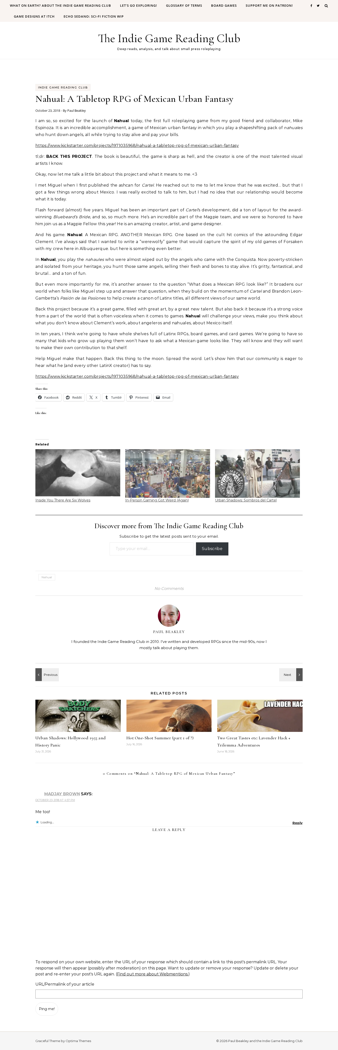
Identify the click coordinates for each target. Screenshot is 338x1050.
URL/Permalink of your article (64, 984)
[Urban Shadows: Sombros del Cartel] (257, 473)
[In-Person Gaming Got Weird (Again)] (167, 473)
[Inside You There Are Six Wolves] (77, 473)
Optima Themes (78, 1041)
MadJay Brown (62, 794)
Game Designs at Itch (34, 16)
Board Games (224, 5)
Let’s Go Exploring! (138, 5)
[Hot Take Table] (46, 674)
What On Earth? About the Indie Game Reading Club (60, 5)
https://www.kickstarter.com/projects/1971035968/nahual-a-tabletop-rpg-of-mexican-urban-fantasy (137, 145)
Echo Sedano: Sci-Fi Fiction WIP (94, 16)
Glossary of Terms (184, 5)
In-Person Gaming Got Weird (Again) (157, 500)
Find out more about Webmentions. (152, 974)
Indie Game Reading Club (63, 87)
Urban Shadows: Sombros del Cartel (246, 500)
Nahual (47, 577)
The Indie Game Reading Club (169, 38)
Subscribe (212, 548)
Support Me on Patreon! (269, 5)
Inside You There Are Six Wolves (62, 500)
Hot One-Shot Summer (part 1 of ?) (160, 738)
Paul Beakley (76, 110)
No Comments (169, 588)
